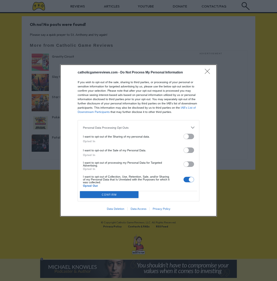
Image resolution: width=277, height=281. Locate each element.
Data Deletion (115, 208)
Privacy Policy (161, 208)
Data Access (138, 208)
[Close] (209, 72)
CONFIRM (109, 194)
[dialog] (138, 140)
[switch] (189, 136)
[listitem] (138, 127)
